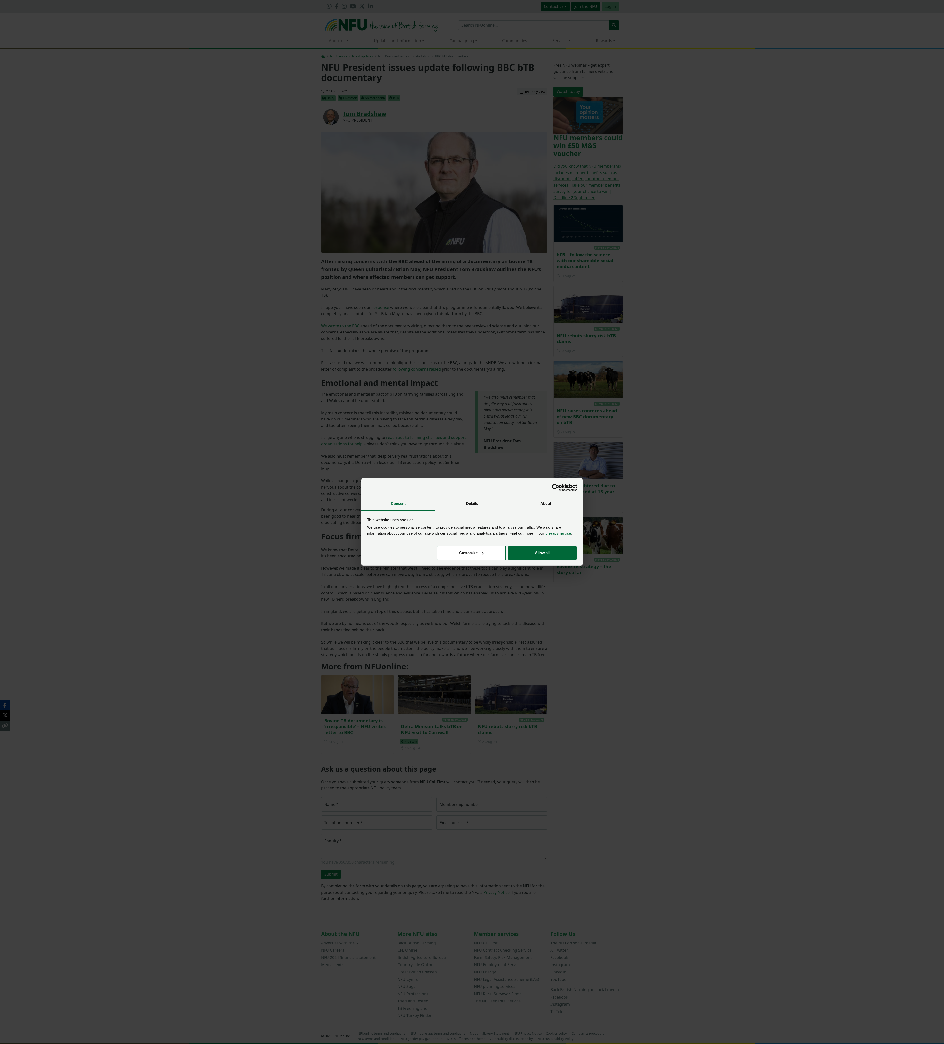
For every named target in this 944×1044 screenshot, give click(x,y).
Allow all (542, 553)
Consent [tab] (398, 503)
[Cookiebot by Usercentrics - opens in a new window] (555, 487)
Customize (468, 553)
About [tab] (545, 503)
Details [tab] (472, 503)
